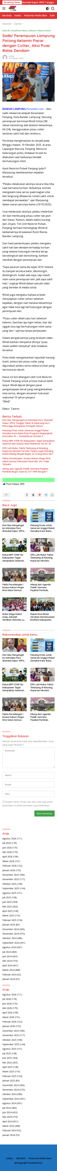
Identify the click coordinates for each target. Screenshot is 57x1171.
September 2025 (10, 888)
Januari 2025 (8, 924)
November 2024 (10, 933)
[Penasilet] (11, 8)
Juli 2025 (6, 897)
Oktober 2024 (9, 938)
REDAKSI (20, 1158)
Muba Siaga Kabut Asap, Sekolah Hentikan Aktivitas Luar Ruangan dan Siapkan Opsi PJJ (14, 617)
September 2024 (10, 942)
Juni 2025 (7, 901)
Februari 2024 (9, 974)
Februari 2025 (9, 920)
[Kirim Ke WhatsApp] (52, 495)
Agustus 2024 (9, 947)
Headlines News (19, 30)
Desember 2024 (10, 929)
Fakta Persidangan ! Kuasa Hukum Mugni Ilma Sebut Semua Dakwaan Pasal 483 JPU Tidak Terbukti (26, 461)
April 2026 (7, 856)
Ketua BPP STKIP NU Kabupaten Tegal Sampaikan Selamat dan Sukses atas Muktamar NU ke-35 (28, 442)
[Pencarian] (53, 8)
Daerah (6, 30)
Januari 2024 (8, 979)
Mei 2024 (7, 960)
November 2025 (10, 879)
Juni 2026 (7, 847)
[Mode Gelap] (47, 8)
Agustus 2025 (9, 892)
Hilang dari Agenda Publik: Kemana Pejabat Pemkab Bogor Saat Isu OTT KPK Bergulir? (25, 470)
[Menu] (4, 8)
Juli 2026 (6, 842)
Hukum (31, 30)
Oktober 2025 (9, 883)
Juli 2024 (6, 951)
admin (11, 56)
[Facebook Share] (27, 495)
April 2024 (7, 965)
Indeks (9, 1158)
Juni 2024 (7, 956)
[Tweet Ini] (33, 495)
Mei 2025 (7, 906)
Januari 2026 (8, 870)
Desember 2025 (10, 874)
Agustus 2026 (9, 838)
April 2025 (7, 910)
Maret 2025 (8, 915)
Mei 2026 (7, 852)
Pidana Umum (44, 30)
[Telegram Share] (46, 495)
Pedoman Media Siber (40, 1158)
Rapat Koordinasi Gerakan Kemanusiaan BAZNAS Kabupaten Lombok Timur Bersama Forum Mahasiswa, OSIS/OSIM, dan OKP (42, 617)
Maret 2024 (8, 969)
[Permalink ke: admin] (4, 56)
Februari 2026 (9, 865)
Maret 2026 (8, 861)
